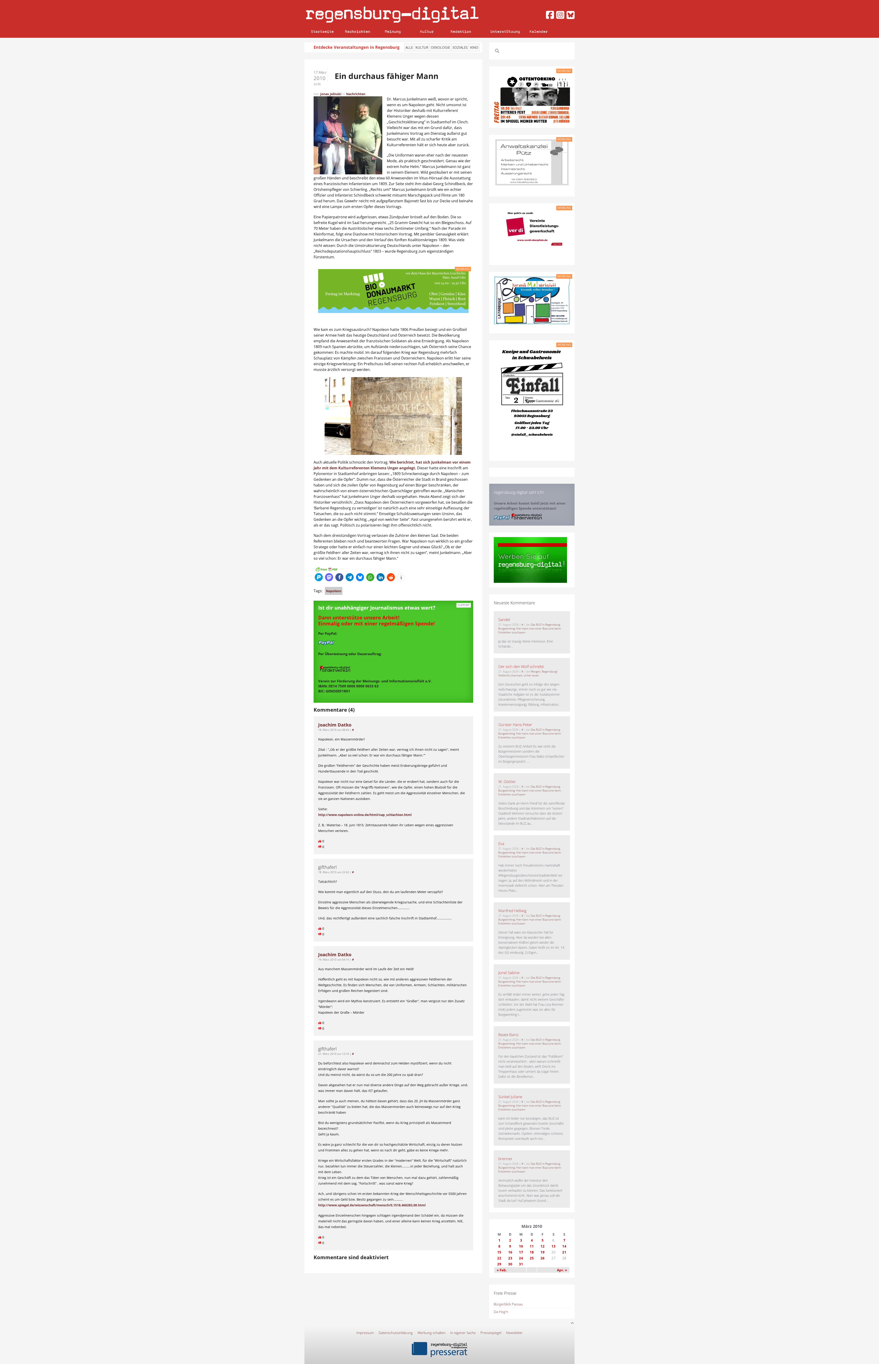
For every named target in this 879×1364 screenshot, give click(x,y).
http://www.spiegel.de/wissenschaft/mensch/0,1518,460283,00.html (372, 1205)
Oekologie (440, 47)
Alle (409, 47)
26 (542, 1258)
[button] (319, 577)
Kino (474, 47)
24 (521, 1258)
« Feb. (502, 1270)
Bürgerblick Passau (508, 1304)
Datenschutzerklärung (396, 1332)
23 (510, 1258)
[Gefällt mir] (320, 841)
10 (521, 1246)
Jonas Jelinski (330, 94)
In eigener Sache (463, 1332)
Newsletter (514, 1332)
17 (521, 1252)
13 (553, 1246)
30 (510, 1264)
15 (499, 1252)
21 (564, 1252)
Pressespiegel (490, 1332)
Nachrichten (357, 31)
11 (532, 1246)
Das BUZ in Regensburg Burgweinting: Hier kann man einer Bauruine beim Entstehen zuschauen (529, 628)
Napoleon (333, 591)
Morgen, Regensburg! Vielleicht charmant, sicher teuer (527, 673)
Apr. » (562, 1270)
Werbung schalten (431, 1332)
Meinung (393, 31)
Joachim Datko (334, 725)
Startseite (322, 31)
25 (532, 1258)
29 (499, 1264)
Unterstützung (505, 31)
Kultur (427, 31)
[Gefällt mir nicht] (320, 847)
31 (521, 1264)
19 (542, 1252)
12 (542, 1246)
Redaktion (460, 31)
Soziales (460, 47)
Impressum (365, 1332)
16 (510, 1252)
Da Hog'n (501, 1311)
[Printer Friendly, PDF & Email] (326, 569)
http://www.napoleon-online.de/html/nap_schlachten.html (365, 815)
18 (532, 1252)
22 (499, 1258)
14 (564, 1246)
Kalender (538, 31)
